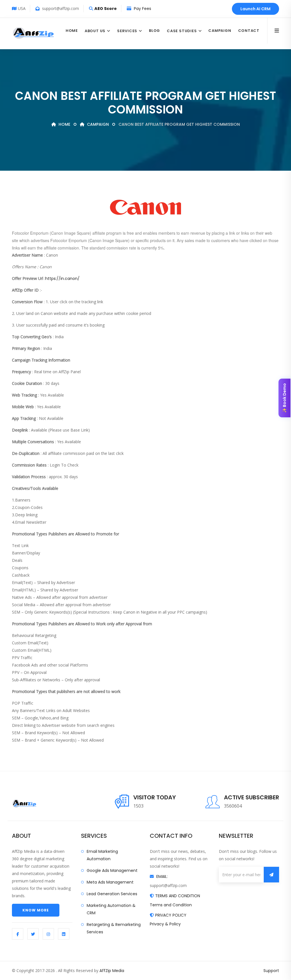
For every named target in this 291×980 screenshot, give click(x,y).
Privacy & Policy (165, 924)
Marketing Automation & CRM (111, 909)
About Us (95, 31)
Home (72, 30)
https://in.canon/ (62, 278)
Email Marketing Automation (102, 855)
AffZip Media (111, 970)
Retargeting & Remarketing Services (114, 928)
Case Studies (182, 31)
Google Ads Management (112, 870)
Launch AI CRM (255, 9)
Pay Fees (142, 8)
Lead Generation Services (112, 894)
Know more (35, 910)
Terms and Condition (171, 905)
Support (271, 970)
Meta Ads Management (110, 882)
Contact (248, 30)
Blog (154, 30)
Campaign (219, 30)
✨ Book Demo (284, 398)
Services (127, 31)
